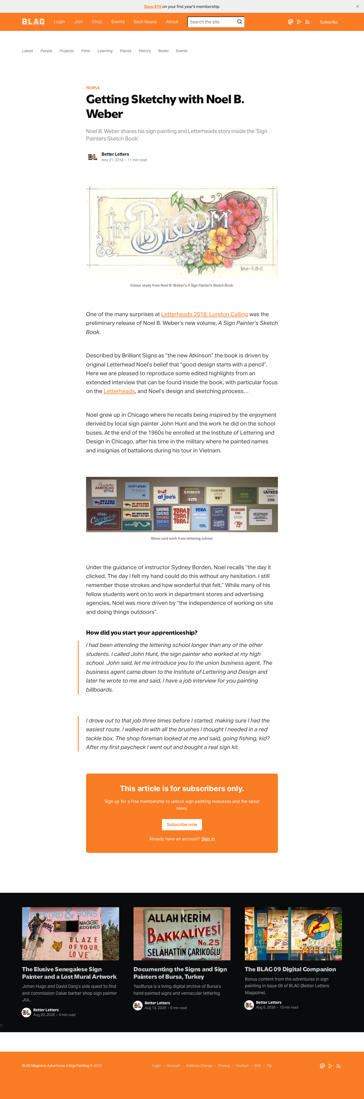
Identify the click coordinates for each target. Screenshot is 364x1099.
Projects (67, 50)
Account (173, 1065)
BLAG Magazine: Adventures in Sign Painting (55, 1065)
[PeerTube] (299, 21)
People (46, 50)
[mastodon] (290, 21)
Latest (27, 50)
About (172, 21)
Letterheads (119, 391)
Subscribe (329, 21)
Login (59, 21)
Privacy (224, 1065)
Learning (105, 50)
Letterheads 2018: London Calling (204, 314)
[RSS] (307, 21)
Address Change (199, 1065)
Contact (242, 1065)
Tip (269, 1065)
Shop (97, 21)
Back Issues (145, 21)
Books (163, 50)
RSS (257, 1065)
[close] (357, 6)
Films (85, 50)
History (145, 50)
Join (78, 21)
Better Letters (115, 154)
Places (125, 50)
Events (118, 21)
